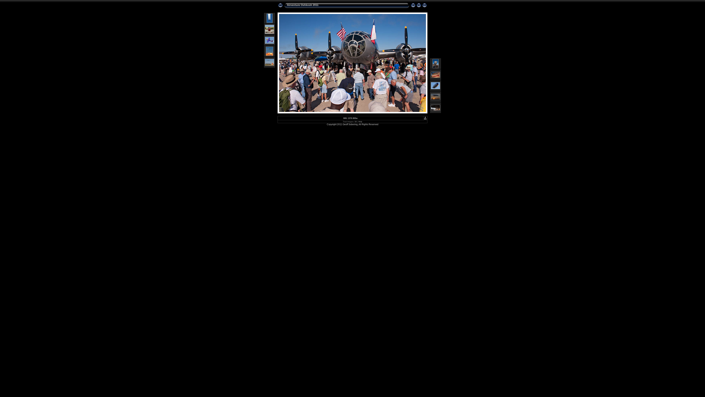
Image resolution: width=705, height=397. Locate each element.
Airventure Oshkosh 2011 (303, 4)
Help (360, 122)
